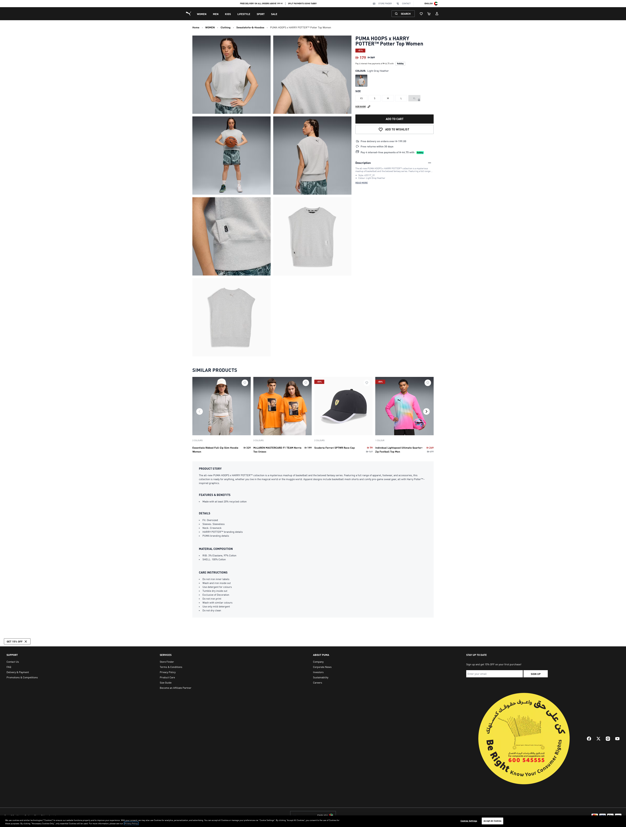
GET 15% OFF (14, 641)
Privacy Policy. (131, 823)
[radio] (361, 81)
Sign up (536, 673)
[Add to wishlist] (245, 383)
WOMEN (201, 13)
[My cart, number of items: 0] (429, 13)
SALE (274, 13)
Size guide (360, 106)
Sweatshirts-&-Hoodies (250, 27)
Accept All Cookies (492, 821)
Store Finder (385, 3)
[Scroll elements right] (426, 411)
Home (195, 27)
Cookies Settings (469, 821)
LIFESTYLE (243, 13)
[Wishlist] (421, 13)
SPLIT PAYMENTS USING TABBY (302, 3)
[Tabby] (400, 64)
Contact (406, 3)
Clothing (226, 27)
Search (406, 13)
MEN (215, 13)
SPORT (261, 13)
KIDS (228, 13)
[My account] (437, 13)
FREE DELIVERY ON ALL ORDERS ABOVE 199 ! (261, 3)
